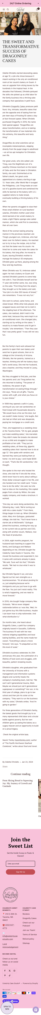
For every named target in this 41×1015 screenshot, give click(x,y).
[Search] (8, 9)
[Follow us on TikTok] (9, 975)
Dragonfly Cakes (18, 106)
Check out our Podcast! (28, 924)
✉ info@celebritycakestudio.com (10, 936)
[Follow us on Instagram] (14, 970)
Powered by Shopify (30, 983)
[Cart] (37, 9)
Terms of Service (30, 934)
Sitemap (26, 943)
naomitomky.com (22, 740)
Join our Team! (29, 930)
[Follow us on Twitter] (9, 970)
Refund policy (28, 939)
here (26, 734)
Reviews (26, 914)
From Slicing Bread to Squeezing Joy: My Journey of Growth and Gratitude (18, 783)
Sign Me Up (20, 872)
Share (5, 766)
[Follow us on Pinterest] (5, 975)
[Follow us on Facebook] (5, 970)
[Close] (12, 1001)
